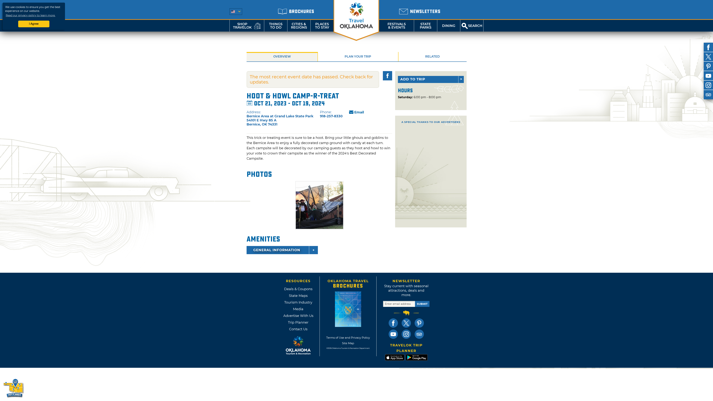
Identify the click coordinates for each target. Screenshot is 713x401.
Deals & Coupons (298, 289)
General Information (276, 250)
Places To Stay (322, 26)
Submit (422, 304)
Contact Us (298, 329)
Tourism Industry (298, 302)
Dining (448, 26)
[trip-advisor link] (419, 334)
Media (298, 309)
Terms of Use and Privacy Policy (348, 337)
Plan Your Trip (358, 56)
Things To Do (275, 26)
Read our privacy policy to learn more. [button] (30, 15)
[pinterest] (708, 66)
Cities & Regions (299, 26)
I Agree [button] (34, 23)
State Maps (298, 296)
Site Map (348, 343)
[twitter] (708, 56)
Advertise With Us (298, 316)
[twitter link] (406, 323)
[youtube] (708, 75)
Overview (282, 56)
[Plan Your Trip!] (13, 388)
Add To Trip (412, 79)
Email (359, 112)
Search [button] (475, 26)
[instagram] (708, 85)
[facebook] (708, 47)
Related (432, 56)
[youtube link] (393, 334)
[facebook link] (393, 323)
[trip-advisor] (708, 94)
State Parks (425, 26)
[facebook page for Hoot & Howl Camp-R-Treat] (387, 75)
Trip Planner (298, 322)
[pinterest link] (419, 323)
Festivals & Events (397, 26)
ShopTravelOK (242, 26)
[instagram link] (406, 334)
